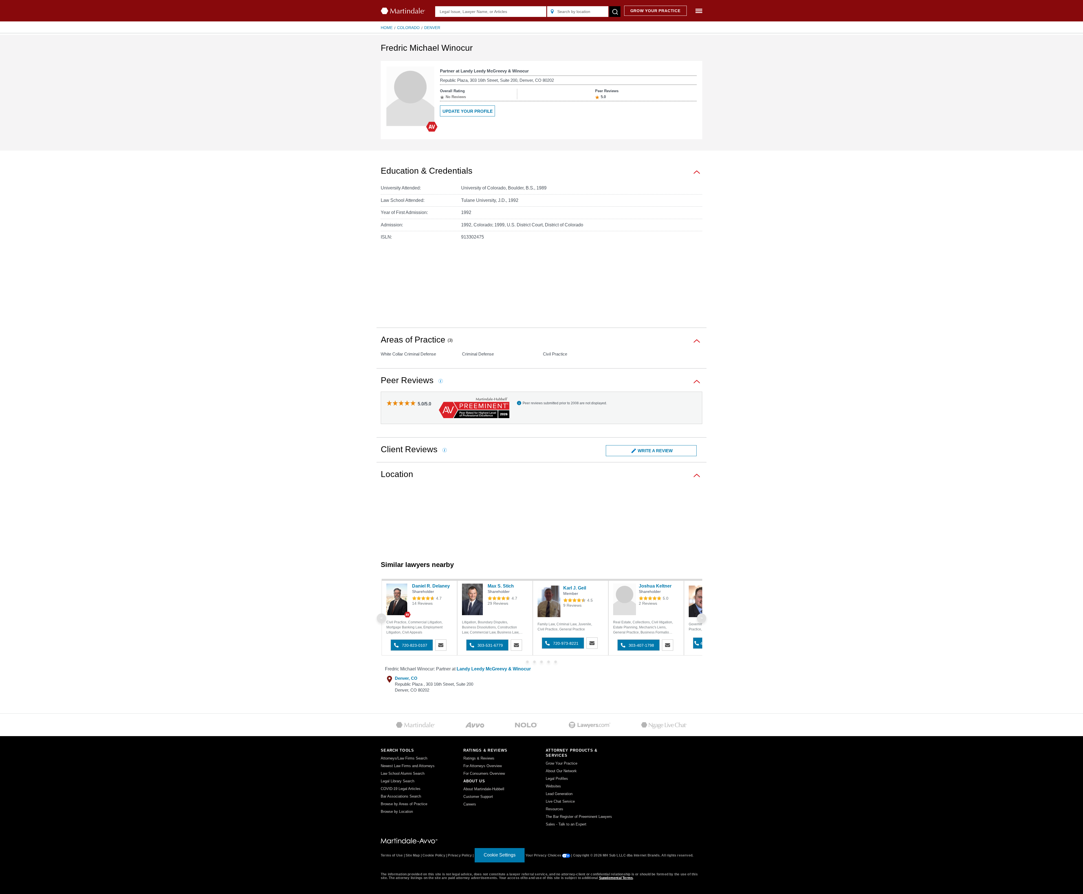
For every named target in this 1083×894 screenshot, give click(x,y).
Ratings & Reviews (478, 758)
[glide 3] (548, 662)
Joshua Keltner (655, 586)
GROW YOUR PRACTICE (655, 10)
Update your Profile (468, 111)
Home (387, 27)
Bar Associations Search (401, 796)
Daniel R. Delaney (431, 586)
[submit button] (614, 11)
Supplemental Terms (616, 878)
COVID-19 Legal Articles (401, 789)
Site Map (413, 855)
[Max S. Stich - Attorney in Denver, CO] (473, 599)
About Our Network (561, 771)
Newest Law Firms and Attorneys (408, 766)
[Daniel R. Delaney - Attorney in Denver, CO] (397, 599)
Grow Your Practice (561, 763)
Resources (554, 809)
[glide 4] (555, 662)
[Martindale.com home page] (403, 10)
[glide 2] (541, 662)
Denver (432, 27)
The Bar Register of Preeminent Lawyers (579, 816)
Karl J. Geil (574, 588)
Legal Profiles (557, 778)
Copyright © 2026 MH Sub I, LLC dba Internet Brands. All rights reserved (632, 855)
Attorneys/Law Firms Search (404, 758)
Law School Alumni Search (402, 773)
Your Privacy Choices (543, 855)
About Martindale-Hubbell (483, 789)
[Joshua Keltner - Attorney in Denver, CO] (624, 599)
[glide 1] (534, 662)
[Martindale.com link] (409, 840)
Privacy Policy (460, 855)
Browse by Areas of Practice (404, 804)
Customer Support (478, 796)
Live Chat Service (560, 801)
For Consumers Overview (484, 773)
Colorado (408, 27)
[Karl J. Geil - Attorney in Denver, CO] (549, 601)
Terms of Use (392, 855)
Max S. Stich (501, 586)
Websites (553, 786)
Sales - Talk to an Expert (566, 824)
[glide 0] (527, 662)
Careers (469, 804)
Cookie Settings (500, 855)
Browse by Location (397, 811)
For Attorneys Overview (482, 766)
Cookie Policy (433, 855)
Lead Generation (559, 794)
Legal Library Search (397, 781)
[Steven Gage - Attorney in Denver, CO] (700, 601)
